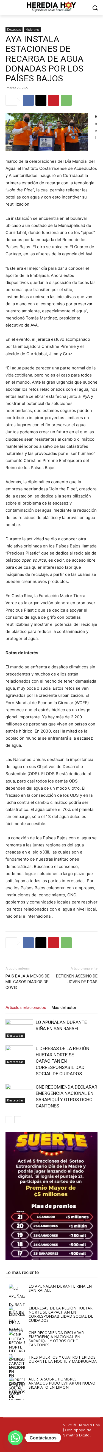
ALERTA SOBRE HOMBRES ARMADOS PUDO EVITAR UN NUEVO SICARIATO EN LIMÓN (62, 1383)
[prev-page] (8, 1119)
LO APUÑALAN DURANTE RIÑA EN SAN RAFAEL (60, 1288)
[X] (40, 100)
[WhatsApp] (66, 100)
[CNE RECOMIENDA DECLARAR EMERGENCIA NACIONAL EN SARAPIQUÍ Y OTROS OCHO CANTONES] (19, 1093)
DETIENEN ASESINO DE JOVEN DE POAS (77, 979)
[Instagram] (39, 1444)
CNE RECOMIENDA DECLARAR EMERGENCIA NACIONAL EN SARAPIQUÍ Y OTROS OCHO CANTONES (56, 1338)
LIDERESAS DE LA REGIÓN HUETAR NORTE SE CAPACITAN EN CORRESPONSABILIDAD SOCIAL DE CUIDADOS (62, 1061)
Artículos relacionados (25, 1007)
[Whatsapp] (79, 1444)
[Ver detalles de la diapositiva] (51, 1196)
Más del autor (64, 1007)
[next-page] (17, 1119)
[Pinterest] (53, 100)
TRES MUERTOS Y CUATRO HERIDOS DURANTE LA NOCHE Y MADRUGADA (63, 1359)
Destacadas (14, 29)
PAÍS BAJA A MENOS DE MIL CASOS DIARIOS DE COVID (27, 982)
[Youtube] (65, 1444)
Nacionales (32, 29)
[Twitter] (53, 1444)
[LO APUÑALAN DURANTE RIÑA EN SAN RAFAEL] (19, 1028)
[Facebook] (28, 100)
